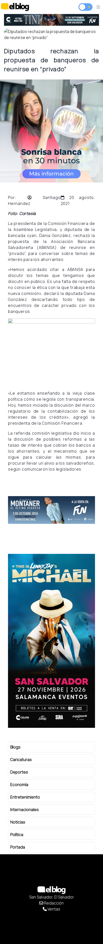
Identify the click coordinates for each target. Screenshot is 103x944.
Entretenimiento (25, 797)
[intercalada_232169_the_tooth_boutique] (51, 130)
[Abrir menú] (98, 7)
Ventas (53, 909)
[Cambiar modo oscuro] (85, 7)
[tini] (51, 20)
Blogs (15, 747)
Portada (17, 847)
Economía (19, 784)
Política (16, 834)
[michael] (51, 641)
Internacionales (24, 809)
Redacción (53, 903)
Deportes (19, 772)
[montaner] (51, 510)
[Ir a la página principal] (15, 7)
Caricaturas (21, 759)
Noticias (17, 822)
